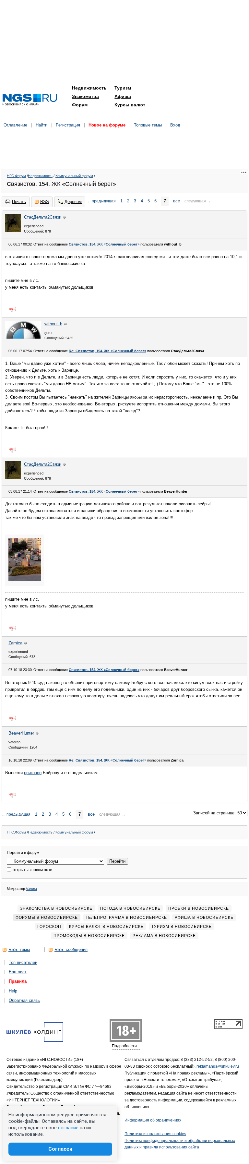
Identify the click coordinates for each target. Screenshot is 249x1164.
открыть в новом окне (32, 870)
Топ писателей (23, 962)
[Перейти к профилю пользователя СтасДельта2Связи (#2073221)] (13, 230)
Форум (80, 104)
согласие (68, 1128)
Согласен (60, 1149)
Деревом (73, 201)
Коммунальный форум (74, 176)
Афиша (122, 96)
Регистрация (68, 125)
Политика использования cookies (155, 1134)
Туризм (122, 87)
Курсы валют (129, 104)
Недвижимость (89, 87)
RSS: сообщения (71, 949)
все (176, 200)
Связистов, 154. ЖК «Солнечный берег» (104, 244)
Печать (19, 201)
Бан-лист (18, 971)
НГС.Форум (16, 176)
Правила (18, 981)
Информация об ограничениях (152, 1120)
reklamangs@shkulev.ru (217, 1066)
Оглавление (15, 125)
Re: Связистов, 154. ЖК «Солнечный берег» (107, 351)
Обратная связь (24, 1000)
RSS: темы (19, 949)
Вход (175, 125)
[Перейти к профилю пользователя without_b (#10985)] (23, 337)
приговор (33, 772)
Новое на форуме (107, 125)
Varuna (31, 889)
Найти (41, 125)
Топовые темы (148, 125)
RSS (44, 201)
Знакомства (85, 96)
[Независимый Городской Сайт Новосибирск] (30, 100)
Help (13, 991)
